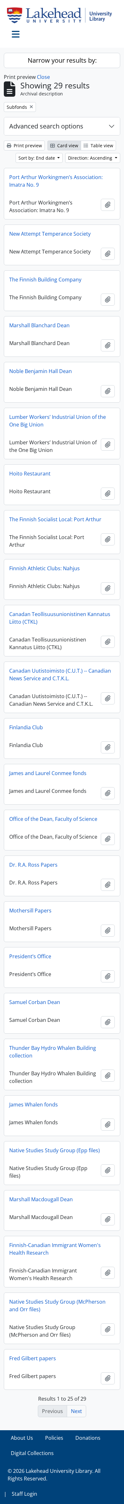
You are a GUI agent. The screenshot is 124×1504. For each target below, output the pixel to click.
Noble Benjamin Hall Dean (40, 371)
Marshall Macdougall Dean (41, 1199)
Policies (54, 1437)
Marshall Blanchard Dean (39, 325)
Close (43, 76)
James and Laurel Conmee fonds (47, 773)
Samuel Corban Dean (34, 1002)
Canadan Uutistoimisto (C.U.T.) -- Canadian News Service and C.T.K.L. (60, 674)
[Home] (62, 15)
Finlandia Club (26, 727)
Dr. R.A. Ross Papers (33, 864)
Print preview (27, 145)
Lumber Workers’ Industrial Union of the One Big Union (57, 420)
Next (76, 1411)
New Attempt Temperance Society (50, 233)
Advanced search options (46, 126)
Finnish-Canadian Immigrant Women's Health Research (55, 1249)
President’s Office (30, 956)
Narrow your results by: (62, 60)
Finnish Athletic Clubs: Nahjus (44, 568)
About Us (22, 1437)
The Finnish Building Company (45, 279)
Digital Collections (32, 1453)
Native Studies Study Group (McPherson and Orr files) (57, 1305)
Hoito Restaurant (30, 473)
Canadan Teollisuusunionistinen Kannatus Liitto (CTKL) (59, 618)
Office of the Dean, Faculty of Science (53, 818)
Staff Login (24, 1493)
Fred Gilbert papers (32, 1358)
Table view (101, 145)
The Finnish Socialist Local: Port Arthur (55, 519)
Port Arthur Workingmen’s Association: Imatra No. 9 (56, 181)
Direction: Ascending (91, 158)
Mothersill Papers (30, 910)
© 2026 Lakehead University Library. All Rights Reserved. (54, 1474)
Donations (87, 1437)
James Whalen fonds (33, 1104)
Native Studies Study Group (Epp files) (54, 1150)
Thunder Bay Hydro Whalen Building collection (52, 1051)
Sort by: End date (37, 158)
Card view (67, 145)
